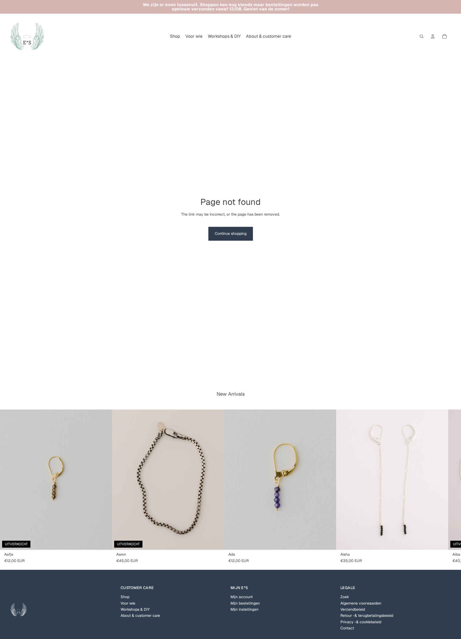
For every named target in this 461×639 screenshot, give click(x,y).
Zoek (344, 596)
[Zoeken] (421, 36)
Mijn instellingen (244, 609)
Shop (125, 596)
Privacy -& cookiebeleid (360, 621)
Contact (347, 628)
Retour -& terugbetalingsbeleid (366, 615)
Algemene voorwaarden (360, 603)
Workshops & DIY (135, 609)
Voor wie (128, 603)
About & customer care (140, 615)
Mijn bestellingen (245, 603)
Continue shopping (231, 233)
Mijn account (241, 596)
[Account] (433, 36)
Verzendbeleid (352, 609)
